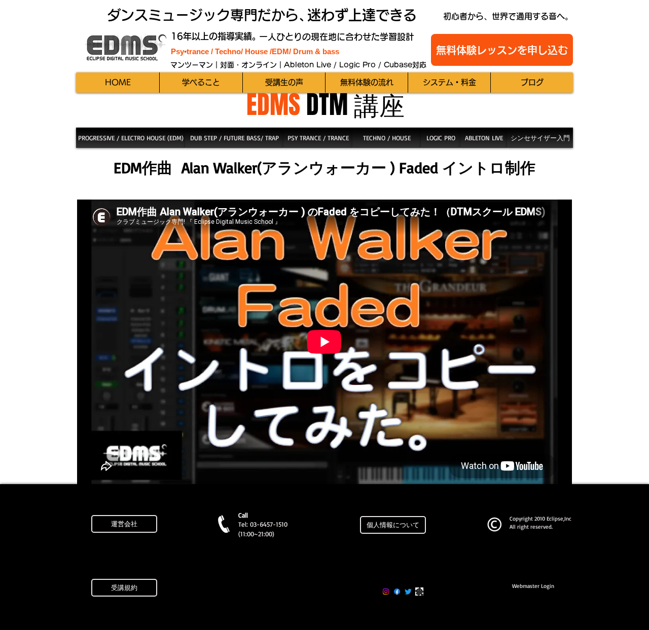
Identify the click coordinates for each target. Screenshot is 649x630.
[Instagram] (386, 591)
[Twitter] (408, 591)
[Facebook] (397, 591)
